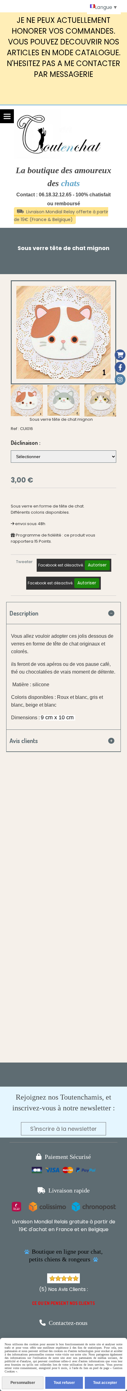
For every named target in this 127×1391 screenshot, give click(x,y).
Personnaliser (22, 1383)
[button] (107, 400)
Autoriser (97, 565)
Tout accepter (105, 1383)
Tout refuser (64, 1383)
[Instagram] (120, 379)
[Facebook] (120, 367)
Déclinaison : (25, 442)
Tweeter (24, 562)
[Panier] (120, 354)
